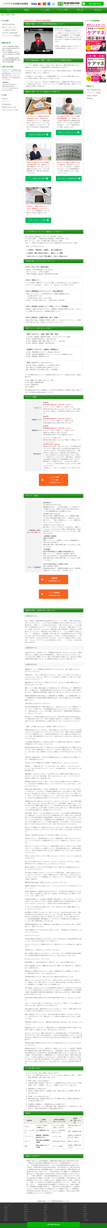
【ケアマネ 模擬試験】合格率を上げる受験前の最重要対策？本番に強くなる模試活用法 (11, 59)
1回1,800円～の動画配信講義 (67, 178)
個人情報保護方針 (6, 104)
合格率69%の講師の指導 (37, 134)
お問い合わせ (98, 10)
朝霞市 (45, 1220)
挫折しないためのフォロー (67, 132)
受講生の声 (5, 98)
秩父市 (6, 1216)
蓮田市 (85, 1207)
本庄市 (25, 1207)
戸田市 (45, 1214)
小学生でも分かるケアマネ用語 (10, 110)
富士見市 (66, 1220)
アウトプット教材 (62, 10)
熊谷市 (6, 1209)
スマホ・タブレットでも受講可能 (10, 35)
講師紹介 (26, 10)
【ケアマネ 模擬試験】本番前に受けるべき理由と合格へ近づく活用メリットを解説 (11, 48)
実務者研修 (90, 98)
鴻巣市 (25, 1218)
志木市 (65, 1205)
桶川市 (65, 1211)
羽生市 (25, 1216)
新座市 (65, 1209)
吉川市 (85, 1218)
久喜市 (65, 1214)
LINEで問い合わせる (53, 1224)
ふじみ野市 (86, 1220)
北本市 (65, 1216)
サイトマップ (5, 101)
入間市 (45, 1216)
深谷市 (25, 1220)
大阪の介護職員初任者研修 (94, 90)
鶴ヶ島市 (85, 1214)
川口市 (6, 1211)
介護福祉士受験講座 (92, 95)
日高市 (85, 1216)
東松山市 (26, 1209)
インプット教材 (44, 10)
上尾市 (45, 1205)
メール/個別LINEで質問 (37, 178)
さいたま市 (7, 1205)
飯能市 (6, 1220)
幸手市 (85, 1211)
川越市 (6, 1207)
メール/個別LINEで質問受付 (9, 30)
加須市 (25, 1205)
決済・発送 (80, 10)
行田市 (6, 1214)
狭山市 (25, 1214)
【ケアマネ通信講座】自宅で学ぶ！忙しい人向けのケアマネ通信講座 (11, 54)
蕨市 (45, 1211)
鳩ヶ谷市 (46, 1218)
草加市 (45, 1207)
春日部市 (26, 1211)
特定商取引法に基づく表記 (9, 107)
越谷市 (45, 1209)
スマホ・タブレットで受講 (37, 220)
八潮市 (65, 1218)
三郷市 (85, 1205)
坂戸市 (85, 1209)
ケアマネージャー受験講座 (94, 92)
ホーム (9, 10)
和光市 (65, 1207)
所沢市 (6, 1218)
